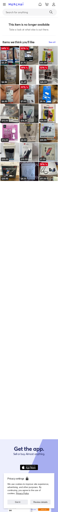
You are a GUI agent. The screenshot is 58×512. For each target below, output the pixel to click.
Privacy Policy (22, 493)
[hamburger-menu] (4, 4)
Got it (17, 501)
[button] (40, 4)
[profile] (54, 4)
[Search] (51, 12)
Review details (40, 501)
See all (52, 42)
